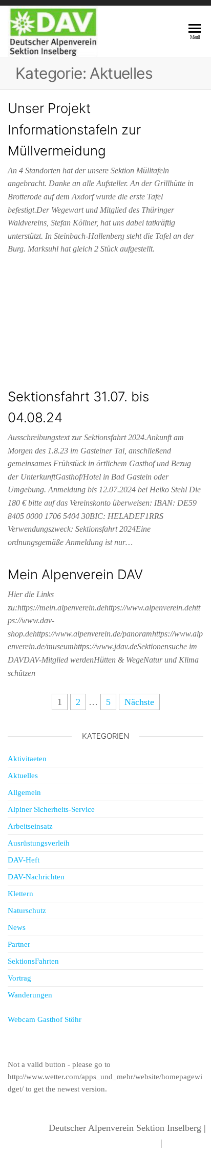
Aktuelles (23, 775)
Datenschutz (135, 1143)
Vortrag (19, 978)
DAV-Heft (23, 860)
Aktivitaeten (27, 759)
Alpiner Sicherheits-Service (51, 809)
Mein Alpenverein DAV (75, 574)
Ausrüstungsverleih (39, 843)
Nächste (139, 702)
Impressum (185, 1143)
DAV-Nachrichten (36, 877)
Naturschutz (27, 910)
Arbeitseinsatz (30, 826)
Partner (19, 944)
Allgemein (24, 792)
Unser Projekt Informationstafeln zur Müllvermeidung (74, 129)
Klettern (20, 894)
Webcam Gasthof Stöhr (44, 1019)
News (17, 927)
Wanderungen (30, 995)
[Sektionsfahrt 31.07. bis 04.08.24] (105, 325)
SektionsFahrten (33, 961)
